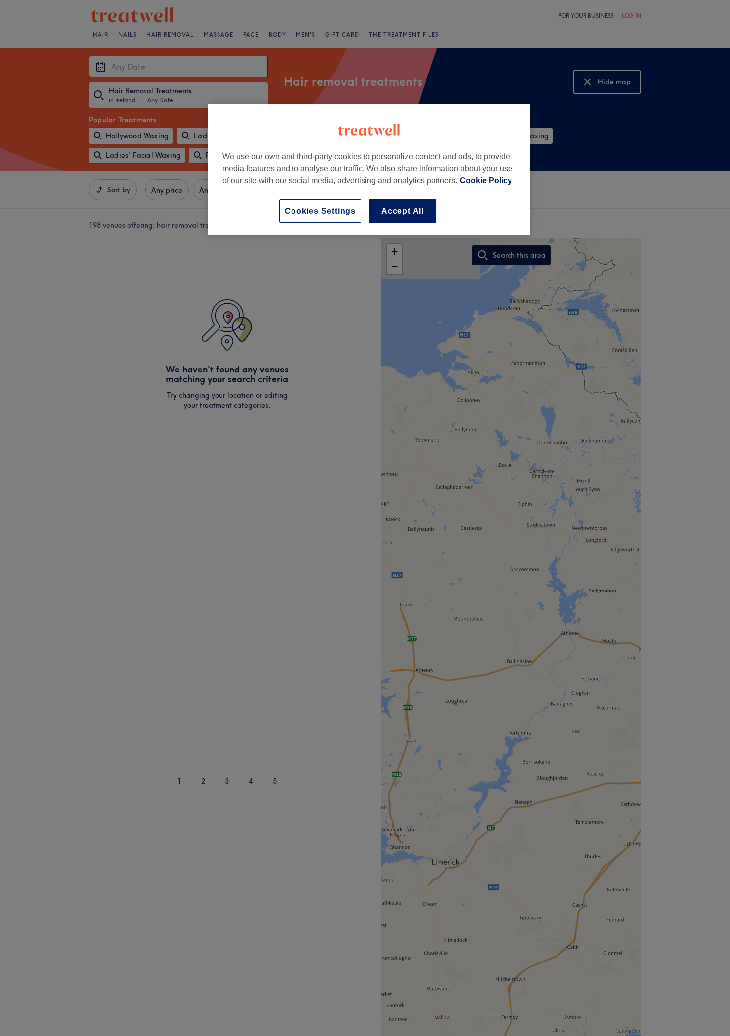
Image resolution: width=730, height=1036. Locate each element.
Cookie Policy (486, 180)
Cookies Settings (320, 211)
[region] (369, 169)
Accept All (402, 211)
